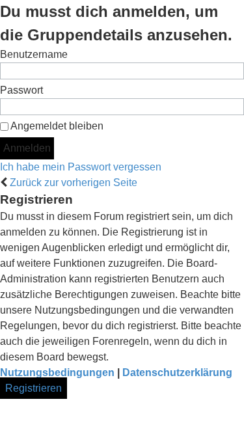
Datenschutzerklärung (177, 372)
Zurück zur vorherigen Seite (73, 182)
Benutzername (34, 54)
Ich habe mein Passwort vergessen (80, 166)
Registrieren (33, 388)
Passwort (21, 90)
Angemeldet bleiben (55, 125)
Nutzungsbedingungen (57, 372)
